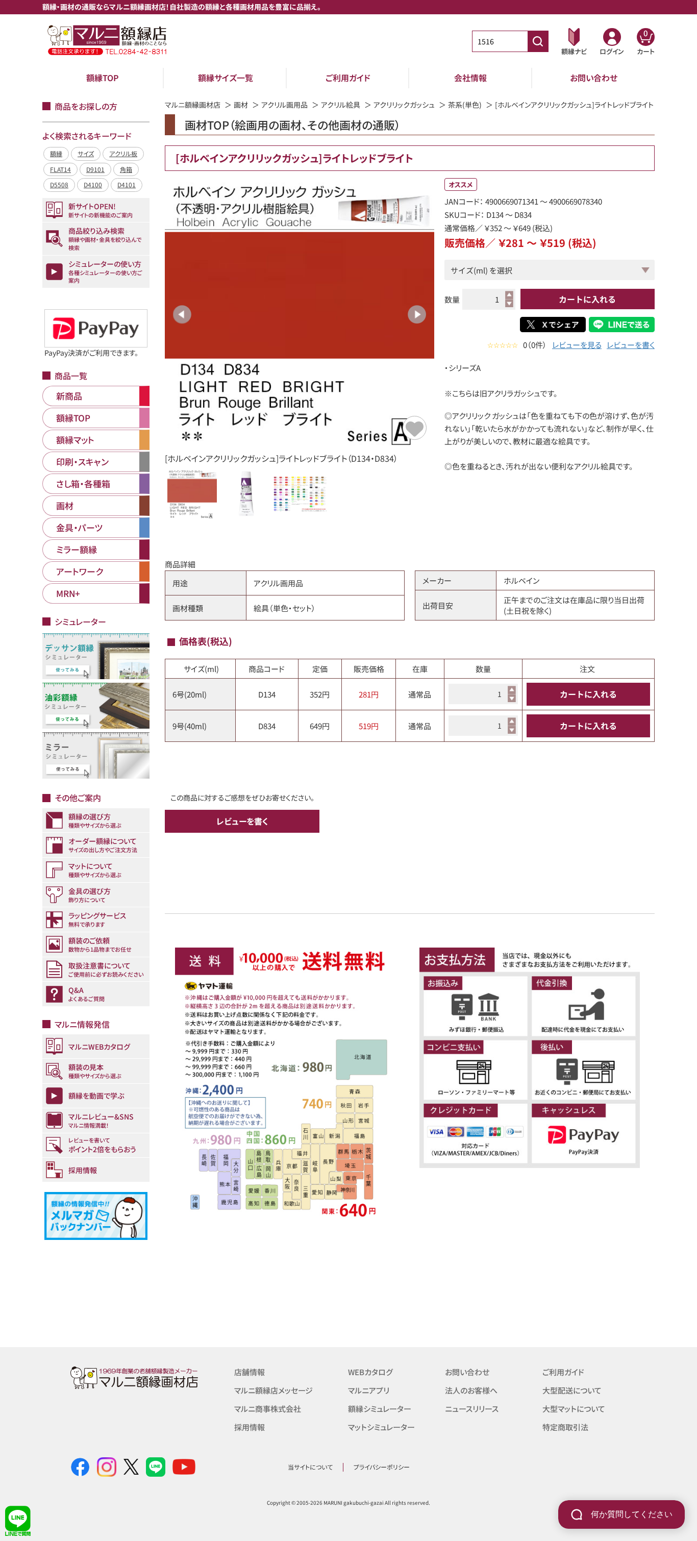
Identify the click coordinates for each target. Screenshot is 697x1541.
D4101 (126, 184)
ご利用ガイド (348, 77)
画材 (241, 105)
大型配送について (572, 1390)
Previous (182, 314)
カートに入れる (587, 299)
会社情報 (470, 77)
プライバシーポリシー (382, 1466)
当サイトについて (310, 1466)
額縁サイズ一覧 (225, 77)
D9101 (95, 169)
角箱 (126, 169)
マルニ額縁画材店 (192, 105)
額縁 (56, 153)
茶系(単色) (465, 105)
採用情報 (249, 1427)
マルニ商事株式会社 (267, 1408)
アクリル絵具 (340, 105)
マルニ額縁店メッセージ (273, 1390)
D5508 (59, 184)
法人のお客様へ (471, 1390)
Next (417, 314)
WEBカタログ (370, 1371)
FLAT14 (60, 169)
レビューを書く (631, 344)
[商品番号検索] (538, 41)
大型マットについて (573, 1408)
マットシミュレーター (381, 1427)
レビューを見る (577, 344)
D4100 (93, 184)
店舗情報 (249, 1371)
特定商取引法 (565, 1427)
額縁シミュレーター (379, 1408)
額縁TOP (102, 77)
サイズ (86, 153)
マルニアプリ (368, 1390)
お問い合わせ (593, 77)
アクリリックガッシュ (404, 105)
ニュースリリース (472, 1408)
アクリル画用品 (284, 105)
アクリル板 (123, 153)
